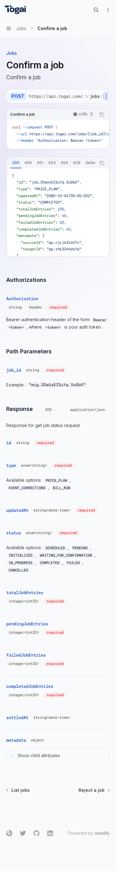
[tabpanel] (58, 212)
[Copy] (103, 96)
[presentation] (68, 96)
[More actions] (108, 10)
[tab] (15, 162)
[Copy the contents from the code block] (102, 114)
